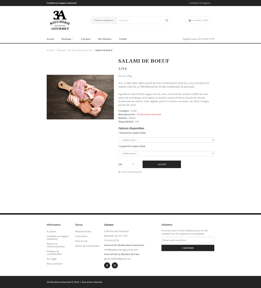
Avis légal (51, 258)
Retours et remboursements (56, 245)
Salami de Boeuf (103, 50)
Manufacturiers (83, 231)
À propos (51, 231)
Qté (120, 164)
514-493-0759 (111, 240)
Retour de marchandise (87, 245)
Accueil (50, 50)
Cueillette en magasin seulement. (58, 237)
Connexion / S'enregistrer (200, 3)
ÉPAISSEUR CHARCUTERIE (133, 132)
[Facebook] (107, 265)
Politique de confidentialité (54, 252)
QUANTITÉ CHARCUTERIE (132, 146)
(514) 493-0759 (206, 38)
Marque (61, 50)
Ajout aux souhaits (132, 172)
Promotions (81, 236)
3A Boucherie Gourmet (80, 50)
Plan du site (81, 241)
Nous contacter (54, 263)
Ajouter (162, 164)
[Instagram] (115, 265)
